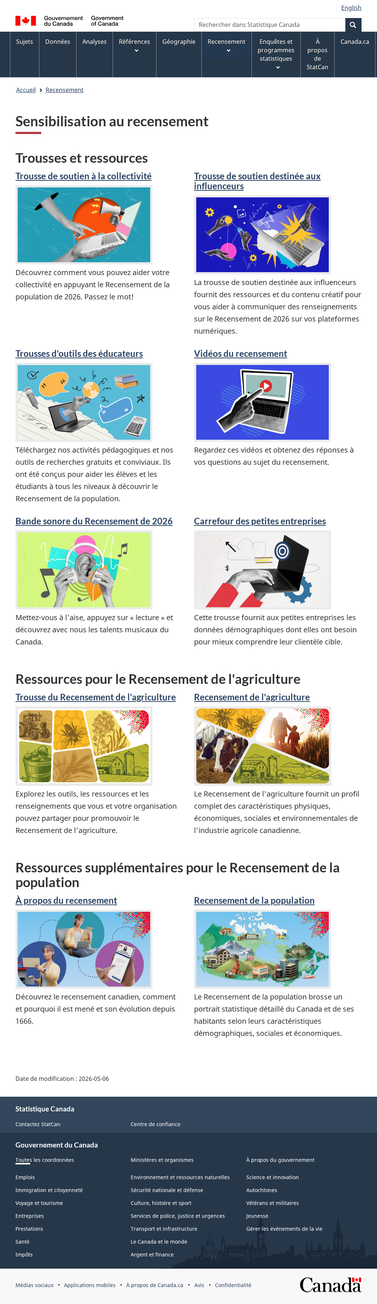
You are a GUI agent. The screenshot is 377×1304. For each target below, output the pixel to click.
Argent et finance (152, 1254)
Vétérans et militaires (272, 1202)
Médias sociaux (34, 1285)
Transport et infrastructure (164, 1228)
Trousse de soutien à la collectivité (83, 176)
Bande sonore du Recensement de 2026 (94, 521)
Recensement (65, 90)
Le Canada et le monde (159, 1241)
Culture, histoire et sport (161, 1202)
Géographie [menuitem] (178, 42)
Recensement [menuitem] (227, 42)
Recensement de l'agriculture (252, 697)
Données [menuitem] (57, 42)
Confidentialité (233, 1285)
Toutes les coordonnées (44, 1159)
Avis (199, 1285)
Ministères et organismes (162, 1159)
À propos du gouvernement (280, 1159)
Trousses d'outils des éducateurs (79, 353)
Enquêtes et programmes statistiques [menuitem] (276, 50)
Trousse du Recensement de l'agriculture (95, 697)
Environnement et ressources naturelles (180, 1177)
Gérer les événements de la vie (284, 1228)
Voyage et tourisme (39, 1202)
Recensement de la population (254, 900)
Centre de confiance (155, 1124)
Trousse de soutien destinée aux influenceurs (257, 181)
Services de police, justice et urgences (178, 1215)
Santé (22, 1241)
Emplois (25, 1177)
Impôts (24, 1254)
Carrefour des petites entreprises (260, 521)
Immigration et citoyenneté (49, 1190)
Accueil (26, 90)
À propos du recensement (66, 900)
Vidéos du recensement (240, 353)
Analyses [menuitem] (94, 42)
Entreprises (29, 1215)
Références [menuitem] (134, 42)
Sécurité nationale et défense (167, 1190)
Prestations (29, 1228)
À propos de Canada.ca (154, 1285)
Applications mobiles (90, 1285)
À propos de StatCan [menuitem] (317, 54)
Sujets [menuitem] (24, 42)
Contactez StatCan (37, 1124)
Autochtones (261, 1190)
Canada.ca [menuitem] (355, 42)
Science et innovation (272, 1177)
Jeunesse (257, 1215)
